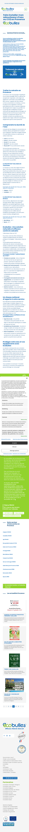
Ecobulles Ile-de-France (9, 791)
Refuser (14, 446)
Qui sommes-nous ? (8, 757)
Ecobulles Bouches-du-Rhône (11, 790)
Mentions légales (7, 805)
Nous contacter (19, 513)
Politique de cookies (7, 453)
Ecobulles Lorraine (8, 793)
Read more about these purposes (20, 439)
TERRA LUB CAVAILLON (11, 669)
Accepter (14, 443)
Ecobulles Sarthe (7, 798)
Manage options (14, 450)
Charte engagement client (10, 808)
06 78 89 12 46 (8, 513)
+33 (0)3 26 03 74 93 (11, 778)
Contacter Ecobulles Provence (12, 515)
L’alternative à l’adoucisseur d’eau (12, 761)
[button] (27, 378)
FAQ (4, 766)
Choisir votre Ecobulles (9, 759)
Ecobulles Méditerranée (9, 795)
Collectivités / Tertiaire (9, 772)
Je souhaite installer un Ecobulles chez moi (15, 586)
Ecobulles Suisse (7, 799)
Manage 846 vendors (6, 439)
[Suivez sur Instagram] (7, 736)
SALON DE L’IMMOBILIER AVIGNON (11, 694)
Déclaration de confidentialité (19, 453)
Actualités (5, 767)
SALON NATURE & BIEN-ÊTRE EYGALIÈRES (13, 642)
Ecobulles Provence (8, 796)
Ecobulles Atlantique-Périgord (11, 785)
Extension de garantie (9, 811)
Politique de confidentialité (10, 806)
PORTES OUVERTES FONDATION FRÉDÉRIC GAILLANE (14, 615)
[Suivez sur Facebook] (4, 736)
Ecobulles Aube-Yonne (9, 786)
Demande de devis (8, 771)
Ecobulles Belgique (8, 788)
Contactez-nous (7, 769)
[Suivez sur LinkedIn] (10, 736)
